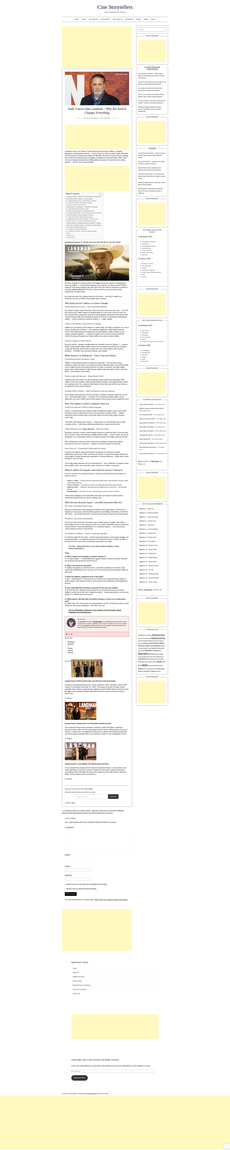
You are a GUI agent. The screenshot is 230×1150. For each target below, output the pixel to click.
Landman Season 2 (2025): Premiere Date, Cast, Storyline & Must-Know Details (90, 681)
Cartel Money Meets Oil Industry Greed (78, 209)
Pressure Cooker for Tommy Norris (77, 204)
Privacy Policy (77, 981)
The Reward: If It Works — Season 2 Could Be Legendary (82, 231)
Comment (70, 828)
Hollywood (93, 19)
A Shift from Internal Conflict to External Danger (80, 217)
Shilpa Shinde (152, 549)
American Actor (158, 635)
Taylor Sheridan (88, 429)
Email (68, 866)
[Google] (66, 634)
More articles (71, 237)
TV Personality (145, 671)
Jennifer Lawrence (152, 661)
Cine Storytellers (115, 7)
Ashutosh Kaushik (153, 513)
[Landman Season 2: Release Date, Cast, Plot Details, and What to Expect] (80, 719)
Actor (146, 635)
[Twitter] (69, 634)
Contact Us (76, 993)
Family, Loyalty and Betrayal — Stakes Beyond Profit (81, 211)
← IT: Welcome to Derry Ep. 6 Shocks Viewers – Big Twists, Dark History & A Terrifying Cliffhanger (93, 810)
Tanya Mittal (157, 668)
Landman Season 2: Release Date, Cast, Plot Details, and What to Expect (88, 723)
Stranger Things (150, 668)
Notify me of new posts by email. (81, 889)
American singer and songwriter (149, 646)
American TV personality (158, 648)
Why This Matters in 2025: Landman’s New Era (80, 215)
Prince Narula (152, 541)
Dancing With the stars (158, 656)
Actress (150, 635)
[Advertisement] (97, 47)
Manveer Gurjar (153, 545)
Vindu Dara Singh (153, 517)
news (145, 665)
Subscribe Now (79, 1078)
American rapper (147, 643)
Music (153, 19)
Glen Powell (157, 658)
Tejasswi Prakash (154, 565)
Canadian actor (145, 656)
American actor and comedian (144, 638)
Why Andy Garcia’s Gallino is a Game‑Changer (80, 199)
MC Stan (151, 570)
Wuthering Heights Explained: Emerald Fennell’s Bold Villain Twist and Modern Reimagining (149, 109)
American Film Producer (153, 640)
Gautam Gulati (152, 537)
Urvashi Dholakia (153, 529)
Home (77, 19)
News (84, 19)
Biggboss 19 (158, 650)
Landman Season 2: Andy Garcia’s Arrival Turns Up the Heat (83, 196)
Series (146, 19)
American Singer (158, 643)
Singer (144, 668)
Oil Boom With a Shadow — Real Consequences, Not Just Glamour (85, 213)
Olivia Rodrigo (151, 665)
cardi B (151, 656)
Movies (153, 148)
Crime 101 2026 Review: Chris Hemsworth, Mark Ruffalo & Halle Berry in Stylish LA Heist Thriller (151, 176)
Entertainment (142, 659)
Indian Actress (144, 661)
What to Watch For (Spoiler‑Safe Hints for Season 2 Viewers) (84, 223)
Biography (129, 19)
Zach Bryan (158, 671)
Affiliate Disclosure (79, 976)
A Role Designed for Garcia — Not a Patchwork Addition (82, 201)
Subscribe (113, 796)
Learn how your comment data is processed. (111, 900)
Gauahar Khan (152, 533)
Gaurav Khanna (153, 582)
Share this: (70, 235)
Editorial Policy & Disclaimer (82, 985)
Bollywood (105, 19)
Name (68, 855)
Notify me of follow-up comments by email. (87, 884)
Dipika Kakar (152, 553)
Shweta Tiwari (152, 521)
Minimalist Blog (91, 1093)
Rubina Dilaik (152, 561)
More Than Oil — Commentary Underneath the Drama (82, 221)
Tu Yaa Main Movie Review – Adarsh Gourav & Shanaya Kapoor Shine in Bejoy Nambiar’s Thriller (151, 155)
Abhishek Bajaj (141, 635)
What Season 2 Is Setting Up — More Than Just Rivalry (82, 207)
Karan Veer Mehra (154, 578)
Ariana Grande (141, 650)
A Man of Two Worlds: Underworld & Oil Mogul (80, 203)
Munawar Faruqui (154, 574)
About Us (76, 972)
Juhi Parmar (151, 525)
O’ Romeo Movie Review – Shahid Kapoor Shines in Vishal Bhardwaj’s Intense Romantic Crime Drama (151, 76)
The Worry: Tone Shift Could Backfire (77, 229)
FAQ (68, 233)
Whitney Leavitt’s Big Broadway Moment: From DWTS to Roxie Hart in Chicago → (88, 813)
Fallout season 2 (151, 658)
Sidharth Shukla (153, 557)
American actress (158, 638)
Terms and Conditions (79, 989)
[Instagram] (72, 634)
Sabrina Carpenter (159, 665)
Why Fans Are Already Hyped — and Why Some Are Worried (84, 225)
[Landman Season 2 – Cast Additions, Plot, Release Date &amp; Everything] (80, 760)
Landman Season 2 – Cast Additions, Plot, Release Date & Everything (87, 764)
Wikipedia (155, 461)
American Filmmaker (143, 640)
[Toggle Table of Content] (99, 194)
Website (68, 875)
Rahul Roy (151, 508)
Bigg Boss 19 (117, 19)
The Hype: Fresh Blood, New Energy (77, 227)
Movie (138, 19)
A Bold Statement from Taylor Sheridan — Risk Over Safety (83, 219)
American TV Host (147, 648)
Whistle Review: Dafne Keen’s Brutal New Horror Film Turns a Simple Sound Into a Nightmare (150, 191)
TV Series (152, 671)
